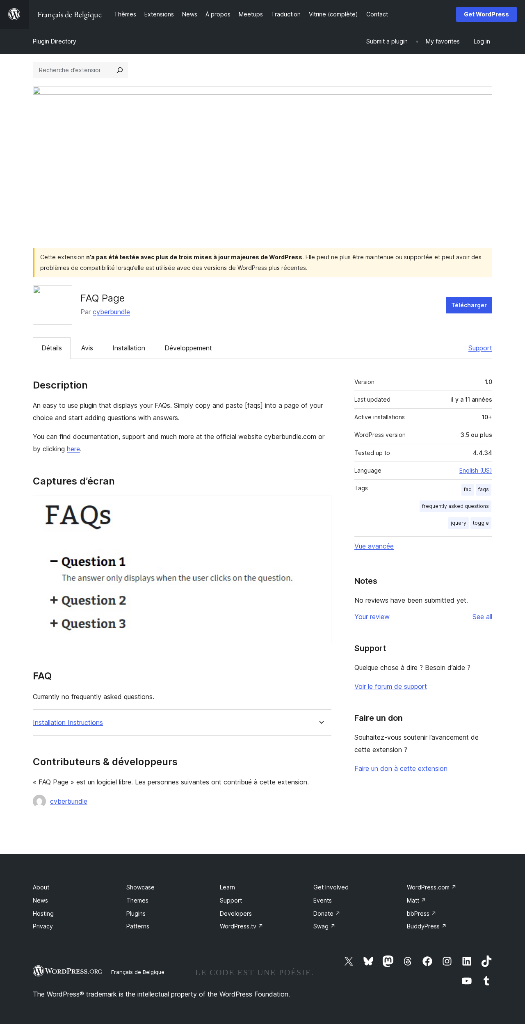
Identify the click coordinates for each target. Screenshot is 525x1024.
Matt (416, 900)
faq (468, 489)
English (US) (475, 470)
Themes (137, 900)
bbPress (421, 913)
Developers (236, 913)
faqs (483, 489)
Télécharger (469, 305)
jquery (458, 523)
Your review (372, 617)
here (73, 449)
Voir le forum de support (390, 686)
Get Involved (331, 887)
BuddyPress (427, 926)
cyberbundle (111, 312)
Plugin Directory (54, 41)
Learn (227, 887)
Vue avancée (374, 546)
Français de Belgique (137, 972)
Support (480, 348)
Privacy (43, 926)
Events (322, 900)
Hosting (43, 913)
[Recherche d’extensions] (120, 70)
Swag (324, 926)
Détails (51, 348)
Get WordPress (486, 14)
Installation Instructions (68, 723)
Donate (326, 913)
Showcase (140, 887)
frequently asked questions (455, 506)
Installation (128, 348)
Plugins (136, 913)
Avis (87, 348)
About (41, 887)
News (40, 900)
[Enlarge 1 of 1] (320, 507)
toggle (481, 523)
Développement (188, 348)
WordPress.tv (241, 926)
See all (482, 617)
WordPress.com (432, 887)
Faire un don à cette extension (400, 768)
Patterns (137, 926)
